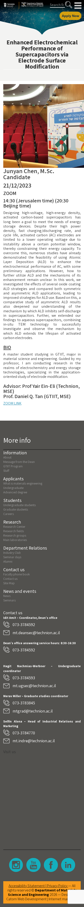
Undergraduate (13, 487)
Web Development (32, 899)
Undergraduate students (19, 505)
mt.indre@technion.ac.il (34, 740)
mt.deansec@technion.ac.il (36, 632)
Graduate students (15, 509)
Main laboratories (15, 539)
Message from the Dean (19, 461)
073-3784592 (24, 624)
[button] (68, 4)
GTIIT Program (13, 466)
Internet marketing (63, 899)
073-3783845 (24, 703)
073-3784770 (24, 732)
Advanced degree (15, 492)
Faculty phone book (16, 574)
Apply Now (70, 16)
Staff (6, 470)
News (6, 595)
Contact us (10, 578)
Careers (8, 513)
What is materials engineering (22, 483)
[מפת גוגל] (41, 798)
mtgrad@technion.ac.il (33, 711)
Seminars (9, 600)
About (7, 457)
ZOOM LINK (12, 403)
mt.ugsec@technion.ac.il (34, 685)
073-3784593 (24, 677)
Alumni (7, 561)
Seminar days (12, 557)
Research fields (13, 531)
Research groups (14, 535)
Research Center (14, 526)
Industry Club (12, 552)
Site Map (9, 583)
